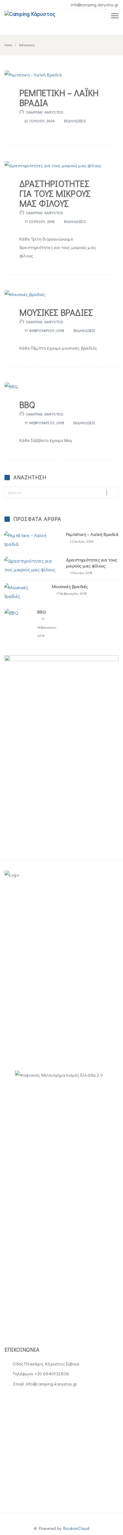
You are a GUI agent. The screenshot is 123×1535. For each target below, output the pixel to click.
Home (8, 45)
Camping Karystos (44, 111)
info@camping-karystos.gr (95, 4)
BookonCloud (76, 1528)
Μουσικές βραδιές (56, 312)
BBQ (27, 404)
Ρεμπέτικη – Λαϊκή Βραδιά (59, 97)
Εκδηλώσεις (75, 120)
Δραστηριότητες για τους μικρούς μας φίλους (54, 193)
